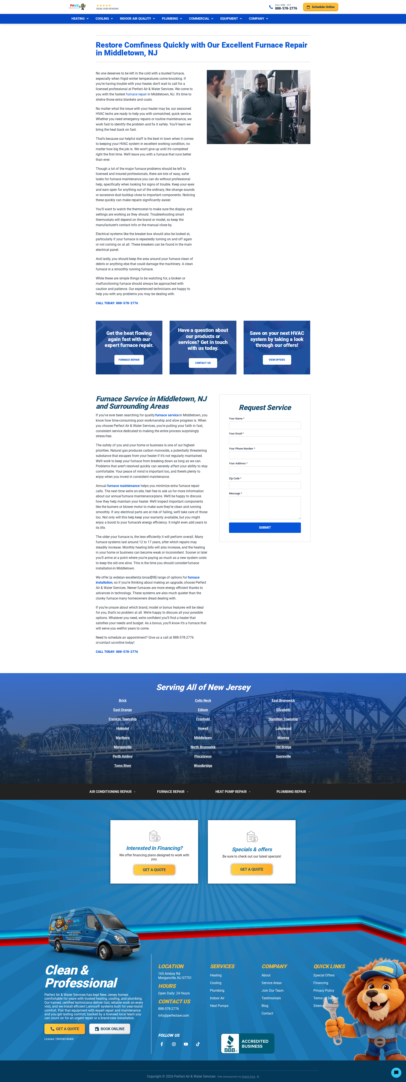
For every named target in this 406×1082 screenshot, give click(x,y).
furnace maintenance (123, 486)
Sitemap (319, 1006)
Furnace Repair (129, 359)
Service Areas (272, 983)
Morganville (123, 747)
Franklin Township (123, 719)
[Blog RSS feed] (258, 1076)
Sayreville (283, 756)
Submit (265, 527)
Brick (123, 700)
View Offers (277, 359)
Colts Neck (203, 700)
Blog (265, 1006)
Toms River (122, 766)
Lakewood (283, 728)
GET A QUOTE (154, 870)
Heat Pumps (219, 1006)
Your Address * (238, 463)
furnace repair (136, 94)
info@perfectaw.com (173, 1015)
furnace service (167, 415)
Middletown (203, 738)
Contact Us (203, 363)
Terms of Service (325, 998)
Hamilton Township (283, 719)
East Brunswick (283, 700)
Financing (320, 983)
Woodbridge (203, 766)
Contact (267, 1013)
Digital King (248, 1076)
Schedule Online (323, 7)
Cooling (102, 19)
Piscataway (203, 756)
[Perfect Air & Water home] (77, 6)
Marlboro (123, 738)
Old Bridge (283, 747)
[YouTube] (185, 1044)
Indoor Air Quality (135, 19)
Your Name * (236, 418)
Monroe (283, 738)
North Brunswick (203, 747)
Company (256, 19)
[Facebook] (161, 1044)
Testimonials (271, 998)
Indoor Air (217, 998)
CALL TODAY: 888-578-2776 (117, 303)
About (266, 975)
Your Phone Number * (242, 448)
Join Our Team (273, 991)
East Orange (122, 710)
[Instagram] (173, 1044)
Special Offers (324, 975)
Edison (203, 710)
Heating (78, 19)
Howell (203, 728)
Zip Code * (235, 478)
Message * (235, 493)
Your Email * (236, 433)
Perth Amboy (123, 756)
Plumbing (170, 19)
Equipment (229, 19)
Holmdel (122, 728)
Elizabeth (283, 710)
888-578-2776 (168, 1009)
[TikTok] (197, 1044)
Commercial (199, 19)
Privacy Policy (323, 991)
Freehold (203, 719)
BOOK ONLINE (113, 1029)
